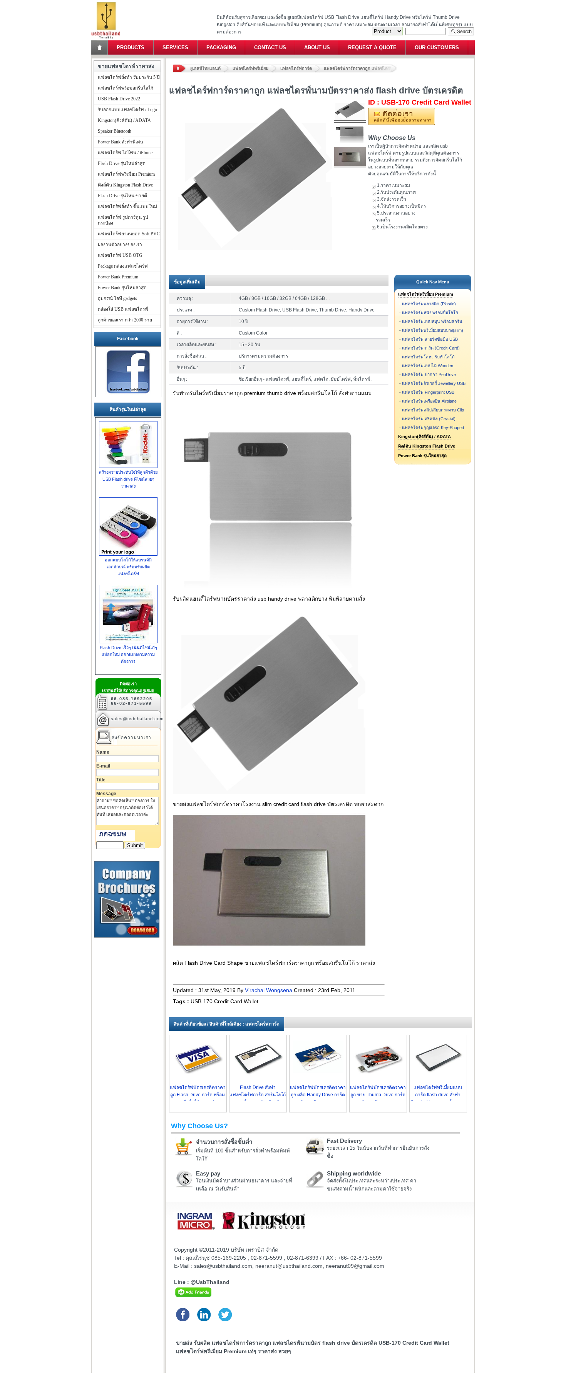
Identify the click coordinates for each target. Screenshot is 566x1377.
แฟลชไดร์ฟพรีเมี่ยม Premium (425, 294)
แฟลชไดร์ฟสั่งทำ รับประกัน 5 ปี (129, 77)
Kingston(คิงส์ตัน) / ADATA (424, 436)
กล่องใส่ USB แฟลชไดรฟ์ (123, 309)
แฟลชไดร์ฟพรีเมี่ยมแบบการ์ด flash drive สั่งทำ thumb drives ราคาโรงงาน (438, 1095)
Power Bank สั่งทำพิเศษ (120, 142)
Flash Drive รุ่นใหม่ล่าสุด (122, 163)
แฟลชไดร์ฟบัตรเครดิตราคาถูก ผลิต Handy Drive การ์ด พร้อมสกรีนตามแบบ (318, 1095)
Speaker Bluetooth (114, 131)
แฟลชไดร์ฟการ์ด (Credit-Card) (431, 348)
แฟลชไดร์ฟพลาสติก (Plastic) (429, 303)
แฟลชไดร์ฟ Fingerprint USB (428, 392)
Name (102, 752)
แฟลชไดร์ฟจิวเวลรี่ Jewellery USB (434, 383)
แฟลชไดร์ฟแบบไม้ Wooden (427, 365)
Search (461, 31)
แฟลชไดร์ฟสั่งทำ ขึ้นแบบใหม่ (127, 206)
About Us (317, 47)
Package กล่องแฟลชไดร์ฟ (123, 266)
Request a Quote (372, 47)
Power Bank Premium (118, 277)
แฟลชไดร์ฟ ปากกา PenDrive (429, 374)
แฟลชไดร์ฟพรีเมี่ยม (250, 68)
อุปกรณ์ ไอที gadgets (117, 298)
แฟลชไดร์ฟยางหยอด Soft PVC (129, 233)
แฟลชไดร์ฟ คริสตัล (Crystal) (428, 418)
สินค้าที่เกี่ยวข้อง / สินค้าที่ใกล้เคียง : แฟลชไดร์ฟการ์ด (227, 1024)
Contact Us (270, 47)
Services (175, 47)
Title (100, 780)
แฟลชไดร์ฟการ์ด (296, 68)
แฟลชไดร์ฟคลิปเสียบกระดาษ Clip (433, 410)
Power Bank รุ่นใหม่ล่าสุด (422, 455)
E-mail (103, 766)
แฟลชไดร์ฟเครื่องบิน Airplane (429, 401)
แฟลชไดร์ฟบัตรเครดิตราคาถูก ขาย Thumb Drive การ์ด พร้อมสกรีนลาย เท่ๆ (378, 1095)
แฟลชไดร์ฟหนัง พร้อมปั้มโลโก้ (430, 312)
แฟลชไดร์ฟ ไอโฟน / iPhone (125, 152)
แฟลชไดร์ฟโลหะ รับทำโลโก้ (428, 357)
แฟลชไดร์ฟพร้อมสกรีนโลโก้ (125, 88)
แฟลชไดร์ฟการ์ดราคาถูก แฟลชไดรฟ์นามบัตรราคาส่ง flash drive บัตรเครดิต (360, 68)
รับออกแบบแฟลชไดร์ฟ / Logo (127, 109)
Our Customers (437, 47)
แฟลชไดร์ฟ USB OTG (120, 255)
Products (130, 47)
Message (106, 793)
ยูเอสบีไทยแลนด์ (205, 68)
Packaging (221, 47)
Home (100, 47)
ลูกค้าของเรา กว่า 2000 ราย (125, 320)
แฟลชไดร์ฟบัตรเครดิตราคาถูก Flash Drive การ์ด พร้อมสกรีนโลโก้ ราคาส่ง (198, 1095)
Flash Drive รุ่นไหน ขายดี (122, 195)
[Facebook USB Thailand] (128, 393)
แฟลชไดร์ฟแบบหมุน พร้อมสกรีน (432, 321)
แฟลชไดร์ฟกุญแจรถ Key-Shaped (433, 427)
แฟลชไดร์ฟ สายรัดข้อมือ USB (430, 339)
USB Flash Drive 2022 (119, 99)
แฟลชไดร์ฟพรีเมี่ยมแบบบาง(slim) (432, 330)
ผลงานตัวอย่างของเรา (120, 244)
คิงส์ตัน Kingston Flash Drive (426, 446)
